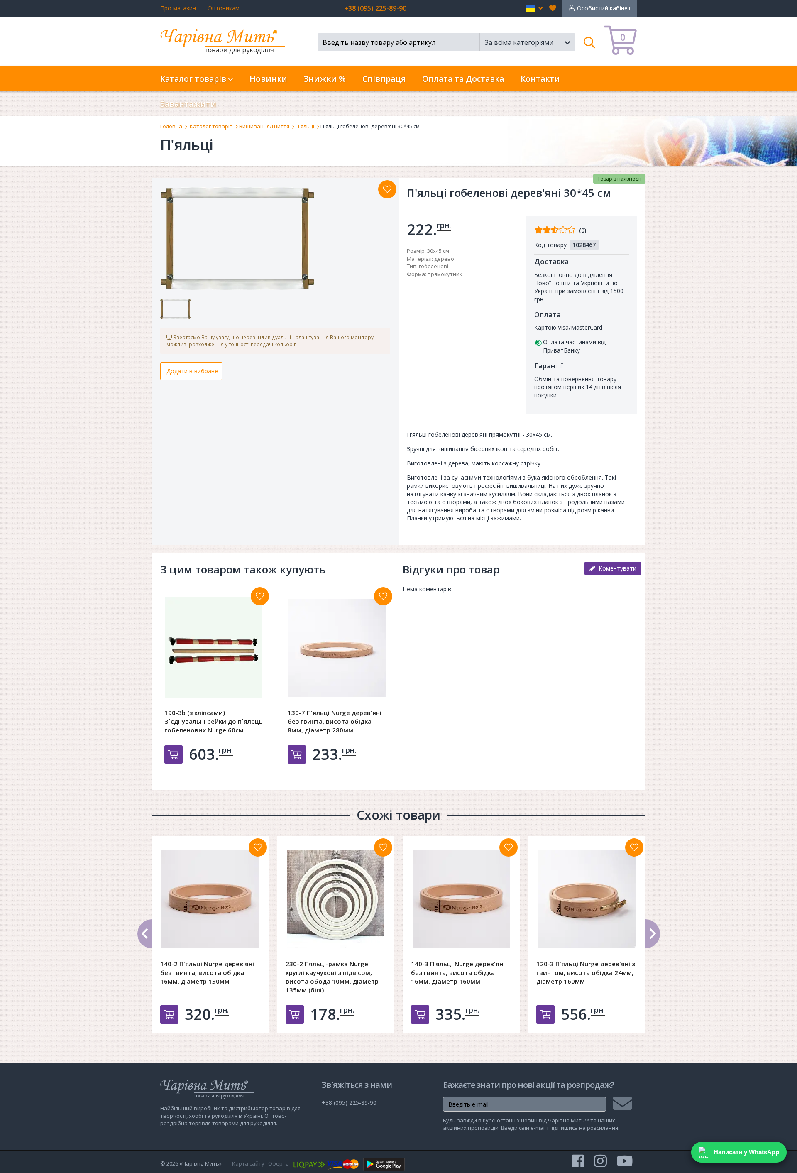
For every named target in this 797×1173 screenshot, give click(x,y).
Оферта (278, 1163)
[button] (534, 8)
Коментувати (615, 568)
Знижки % (325, 78)
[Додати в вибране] (387, 189)
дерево (444, 258)
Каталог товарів (211, 126)
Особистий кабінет (604, 8)
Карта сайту (248, 1163)
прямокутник (445, 274)
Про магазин (178, 8)
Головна (171, 126)
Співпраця (384, 78)
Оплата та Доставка (463, 78)
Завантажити (188, 103)
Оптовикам (224, 8)
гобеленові (433, 266)
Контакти (540, 78)
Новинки (268, 78)
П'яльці (305, 126)
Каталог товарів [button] (194, 78)
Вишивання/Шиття (264, 126)
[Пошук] (589, 42)
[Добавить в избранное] (260, 596)
